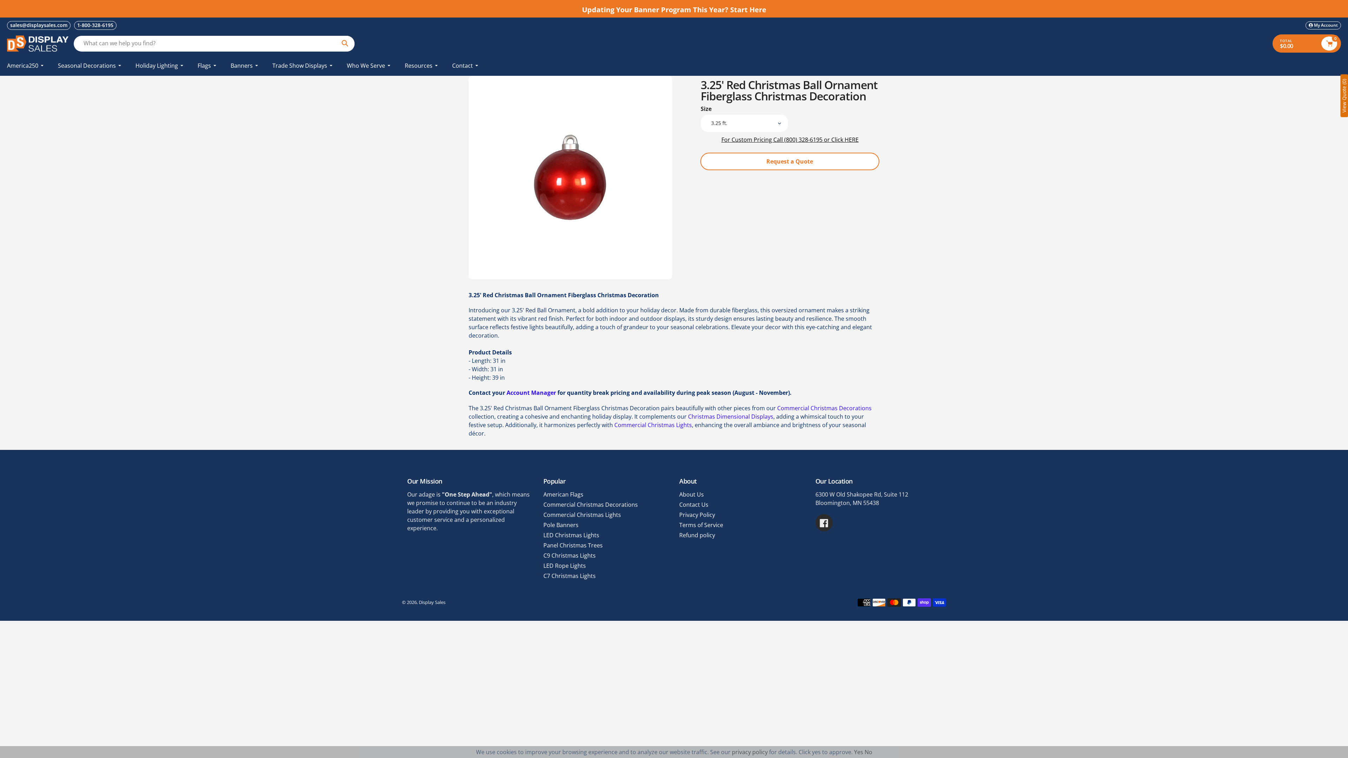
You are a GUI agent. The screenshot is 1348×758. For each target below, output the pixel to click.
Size (706, 109)
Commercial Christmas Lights (653, 425)
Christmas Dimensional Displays (730, 416)
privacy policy (750, 752)
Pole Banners (561, 525)
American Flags (563, 494)
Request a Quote (789, 161)
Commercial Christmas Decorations (824, 408)
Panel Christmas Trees (573, 545)
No (868, 752)
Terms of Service (701, 525)
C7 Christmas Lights (569, 576)
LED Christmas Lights (571, 535)
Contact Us (693, 504)
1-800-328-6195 (95, 25)
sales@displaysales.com (38, 25)
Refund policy (697, 535)
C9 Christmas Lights (569, 555)
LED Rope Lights (564, 566)
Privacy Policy (697, 515)
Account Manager (531, 393)
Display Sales (432, 602)
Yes (858, 752)
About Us (691, 494)
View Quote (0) (1344, 96)
